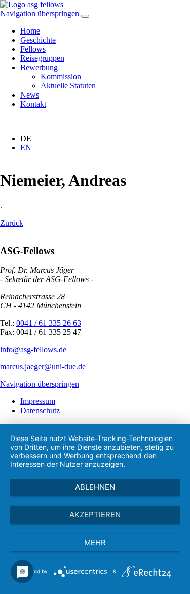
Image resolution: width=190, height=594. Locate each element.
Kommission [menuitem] (61, 76)
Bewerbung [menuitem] (39, 67)
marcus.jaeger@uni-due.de (43, 366)
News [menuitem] (29, 94)
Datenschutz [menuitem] (40, 410)
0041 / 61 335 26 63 (48, 323)
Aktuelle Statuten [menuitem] (68, 85)
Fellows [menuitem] (33, 49)
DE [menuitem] (25, 138)
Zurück (11, 222)
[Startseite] (31, 4)
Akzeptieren (95, 514)
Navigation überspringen (39, 13)
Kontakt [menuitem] (33, 104)
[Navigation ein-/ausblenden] (85, 16)
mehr (95, 542)
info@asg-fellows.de (33, 349)
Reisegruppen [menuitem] (42, 58)
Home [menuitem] (30, 30)
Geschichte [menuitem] (38, 40)
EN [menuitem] (25, 147)
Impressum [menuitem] (37, 401)
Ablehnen (95, 487)
